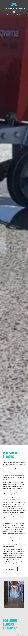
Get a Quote (10, 569)
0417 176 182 (12, 14)
